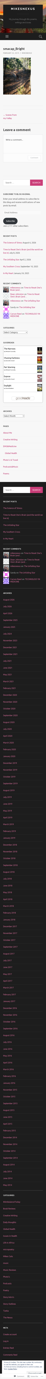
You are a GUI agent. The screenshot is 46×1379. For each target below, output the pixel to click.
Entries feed (8, 1348)
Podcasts (7, 1283)
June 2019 (7, 804)
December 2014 (10, 1137)
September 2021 (10, 654)
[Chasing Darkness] (39, 363)
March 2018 (8, 906)
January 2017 (9, 1001)
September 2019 (10, 783)
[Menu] (7, 36)
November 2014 (10, 1144)
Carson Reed (16, 314)
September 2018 (10, 865)
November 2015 (10, 1090)
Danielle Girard (10, 360)
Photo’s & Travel (10, 460)
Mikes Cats (8, 1256)
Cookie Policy (12, 1369)
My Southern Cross (11, 266)
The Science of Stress (12, 243)
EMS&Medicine (9, 446)
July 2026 (7, 606)
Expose (7, 376)
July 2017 (7, 960)
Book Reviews (9, 1209)
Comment (34, 158)
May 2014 (7, 1185)
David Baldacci (10, 388)
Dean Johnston (17, 294)
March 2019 (8, 824)
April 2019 (7, 817)
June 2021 (7, 668)
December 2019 (10, 763)
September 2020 (10, 715)
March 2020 (8, 743)
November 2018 (10, 851)
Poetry (6, 1290)
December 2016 (10, 1008)
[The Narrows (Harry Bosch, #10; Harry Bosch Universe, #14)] (39, 354)
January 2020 (9, 756)
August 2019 (8, 790)
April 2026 (7, 613)
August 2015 (8, 1110)
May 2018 (7, 892)
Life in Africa (8, 1243)
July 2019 (7, 797)
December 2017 (10, 926)
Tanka (6, 1311)
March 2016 (8, 1069)
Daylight (7, 385)
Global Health (11, 453)
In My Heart (8, 273)
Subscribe (10, 221)
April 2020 (7, 736)
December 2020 (10, 695)
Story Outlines (9, 1304)
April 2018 (7, 899)
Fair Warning (9, 367)
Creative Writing (10, 439)
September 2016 (10, 1028)
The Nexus (8, 1317)
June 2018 (7, 886)
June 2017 (7, 967)
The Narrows (9, 349)
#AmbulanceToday (11, 1202)
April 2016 (7, 1063)
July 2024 (7, 634)
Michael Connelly (10, 351)
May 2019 (7, 811)
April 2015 (7, 1124)
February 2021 (9, 688)
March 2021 (8, 681)
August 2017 (8, 954)
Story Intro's (8, 1297)
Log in (6, 1341)
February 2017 (9, 994)
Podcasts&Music (10, 467)
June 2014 (7, 1178)
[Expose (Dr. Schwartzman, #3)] (39, 381)
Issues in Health (10, 1236)
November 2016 (10, 1015)
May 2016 (7, 1056)
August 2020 (8, 722)
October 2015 (9, 1096)
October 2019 (9, 777)
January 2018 (9, 920)
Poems (6, 473)
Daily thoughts (9, 1222)
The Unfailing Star (11, 259)
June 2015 (7, 1117)
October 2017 (9, 940)
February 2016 (9, 1076)
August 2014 (8, 1165)
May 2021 (7, 674)
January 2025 (9, 627)
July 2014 (7, 1171)
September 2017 (10, 947)
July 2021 (7, 661)
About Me (7, 433)
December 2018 (10, 845)
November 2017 (10, 933)
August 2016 (8, 1035)
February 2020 (9, 749)
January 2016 (9, 1083)
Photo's (6, 1277)
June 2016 (7, 1049)
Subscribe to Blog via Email (16, 194)
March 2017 (8, 988)
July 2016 (7, 1042)
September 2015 (10, 1103)
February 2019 (9, 831)
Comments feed (10, 1355)
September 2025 (10, 620)
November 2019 (10, 770)
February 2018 (9, 913)
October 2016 (9, 1022)
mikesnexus (23, 9)
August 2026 (8, 600)
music (5, 1263)
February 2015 (9, 1130)
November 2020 (10, 702)
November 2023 (10, 640)
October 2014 (9, 1151)
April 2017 (7, 981)
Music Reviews (9, 1270)
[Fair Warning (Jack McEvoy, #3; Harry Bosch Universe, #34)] (39, 372)
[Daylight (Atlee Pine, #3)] (39, 390)
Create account (10, 1334)
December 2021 (10, 647)
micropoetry (8, 1249)
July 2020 (7, 729)
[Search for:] (23, 183)
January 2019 (9, 838)
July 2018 (7, 879)
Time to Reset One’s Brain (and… (24, 295)
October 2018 (9, 858)
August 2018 (8, 872)
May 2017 (7, 974)
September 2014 (10, 1158)
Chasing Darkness (12, 358)
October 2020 (9, 709)
